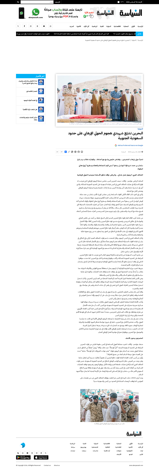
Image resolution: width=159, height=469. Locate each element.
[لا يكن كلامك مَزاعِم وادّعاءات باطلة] (41, 118)
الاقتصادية (117, 26)
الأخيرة (79, 26)
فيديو (130, 454)
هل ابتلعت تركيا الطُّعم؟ (30, 109)
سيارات (84, 451)
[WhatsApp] (50, 26)
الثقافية (107, 447)
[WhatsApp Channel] (66, 13)
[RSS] (18, 453)
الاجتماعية (95, 447)
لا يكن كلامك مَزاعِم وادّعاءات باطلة (28, 118)
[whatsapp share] (72, 152)
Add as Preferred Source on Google (130, 145)
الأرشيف (57, 2)
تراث (141, 451)
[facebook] (24, 26)
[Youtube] (44, 26)
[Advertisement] (79, 57)
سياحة (73, 447)
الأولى (133, 26)
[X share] (75, 152)
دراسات (73, 451)
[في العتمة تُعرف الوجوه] (41, 100)
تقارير (141, 454)
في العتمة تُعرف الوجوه (30, 100)
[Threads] (37, 26)
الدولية (108, 26)
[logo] (131, 13)
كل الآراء (86, 26)
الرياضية (94, 26)
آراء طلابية (107, 451)
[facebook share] (79, 152)
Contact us (47, 465)
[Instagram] (31, 26)
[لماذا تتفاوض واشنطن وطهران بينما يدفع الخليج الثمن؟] (41, 82)
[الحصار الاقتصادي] (41, 91)
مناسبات (95, 451)
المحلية (126, 26)
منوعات (118, 451)
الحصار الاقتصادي (31, 91)
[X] (18, 26)
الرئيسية (140, 26)
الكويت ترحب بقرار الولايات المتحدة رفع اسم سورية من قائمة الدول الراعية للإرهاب (39, 34)
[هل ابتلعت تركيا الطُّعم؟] (41, 109)
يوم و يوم (83, 447)
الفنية (102, 26)
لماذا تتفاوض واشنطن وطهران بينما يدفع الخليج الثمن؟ (28, 82)
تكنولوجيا (129, 451)
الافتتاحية (118, 447)
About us (57, 465)
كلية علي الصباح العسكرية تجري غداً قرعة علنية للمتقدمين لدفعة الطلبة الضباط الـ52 (97, 34)
